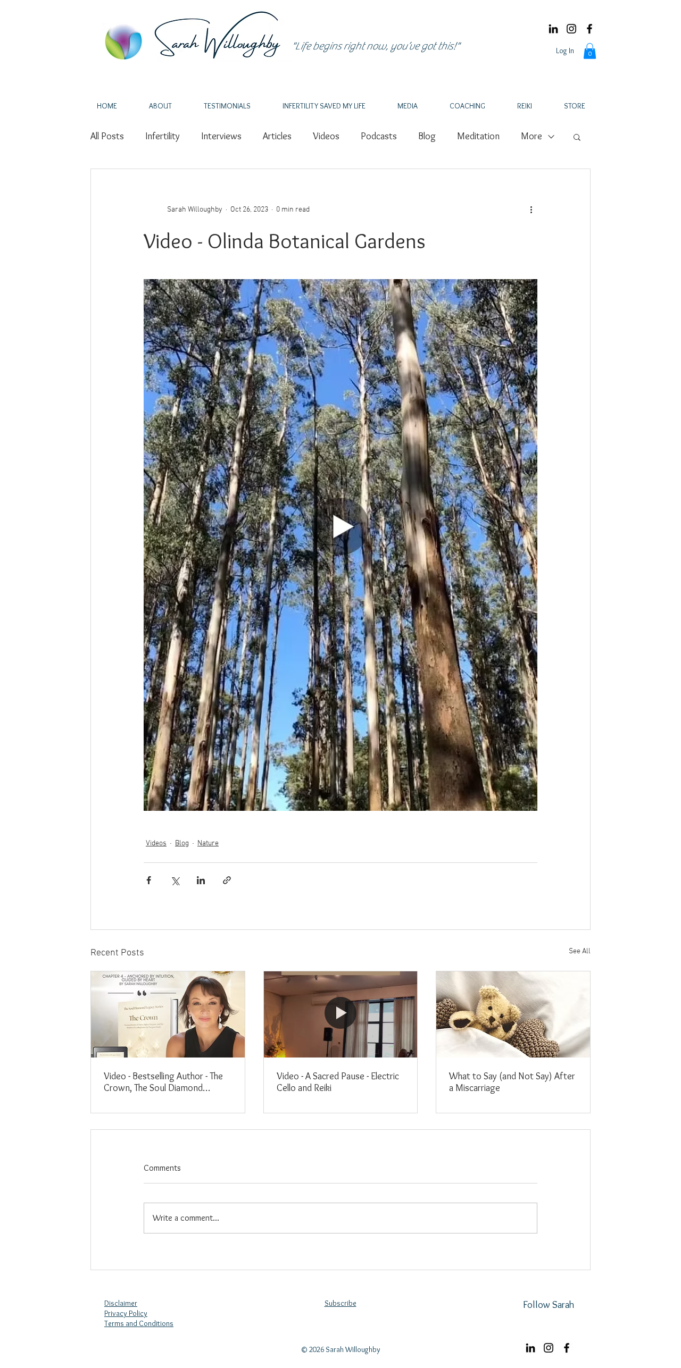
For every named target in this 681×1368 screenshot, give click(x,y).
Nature (208, 843)
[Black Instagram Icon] (571, 28)
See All (580, 951)
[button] (589, 51)
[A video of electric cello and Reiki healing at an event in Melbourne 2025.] (341, 1014)
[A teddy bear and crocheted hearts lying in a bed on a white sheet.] (513, 1014)
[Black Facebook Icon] (589, 28)
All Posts (107, 136)
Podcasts (379, 136)
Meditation (478, 136)
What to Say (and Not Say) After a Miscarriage (512, 1082)
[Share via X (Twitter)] (175, 880)
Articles (277, 136)
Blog (427, 136)
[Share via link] (227, 880)
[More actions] (531, 209)
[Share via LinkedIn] (201, 880)
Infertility (162, 136)
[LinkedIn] (553, 28)
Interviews (221, 136)
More (531, 136)
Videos (326, 136)
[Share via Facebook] (149, 880)
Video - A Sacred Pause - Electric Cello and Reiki (338, 1082)
